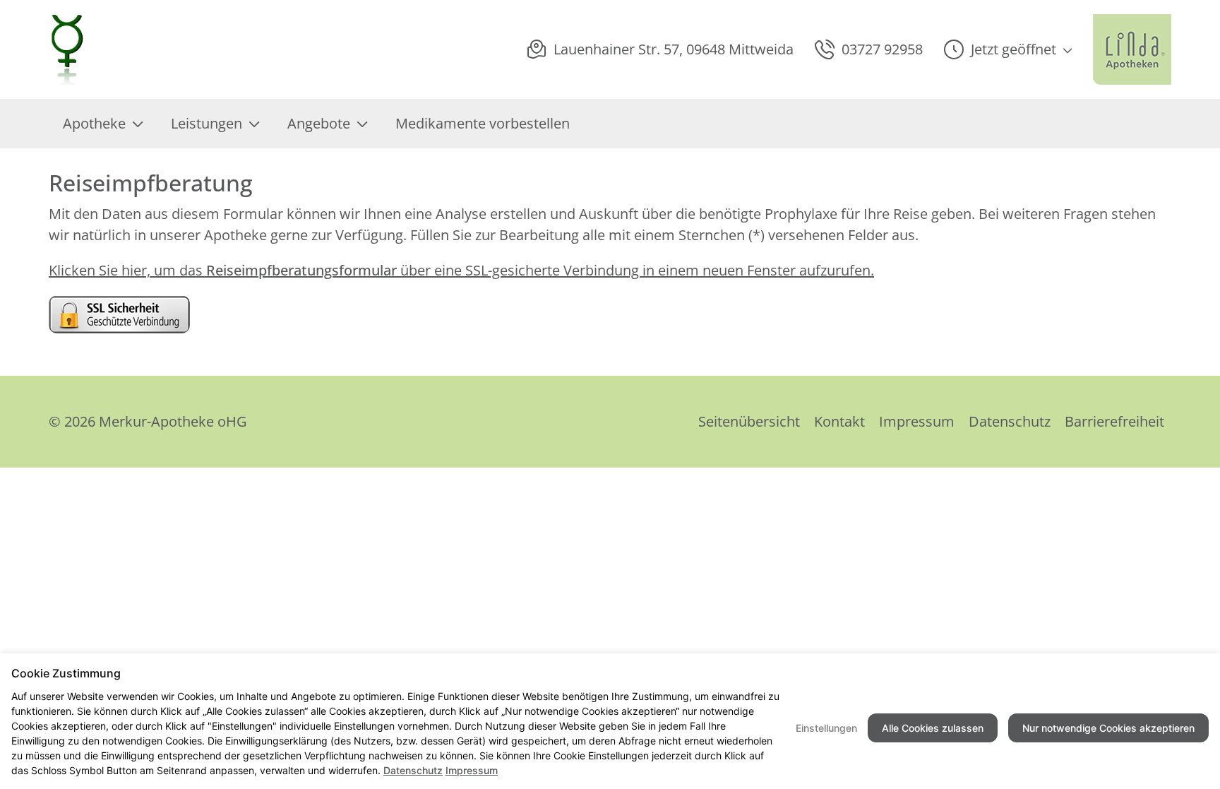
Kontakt (839, 421)
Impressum (917, 421)
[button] (1008, 49)
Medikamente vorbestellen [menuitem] (482, 123)
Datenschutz (1010, 421)
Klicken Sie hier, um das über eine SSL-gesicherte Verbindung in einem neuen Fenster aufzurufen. (461, 270)
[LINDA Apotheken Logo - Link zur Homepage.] (1132, 49)
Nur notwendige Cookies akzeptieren (1108, 728)
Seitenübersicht (749, 421)
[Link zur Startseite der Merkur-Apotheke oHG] (68, 49)
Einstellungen (826, 728)
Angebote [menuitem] (318, 123)
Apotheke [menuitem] (94, 123)
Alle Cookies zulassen (932, 728)
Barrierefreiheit (1114, 421)
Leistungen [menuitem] (206, 123)
